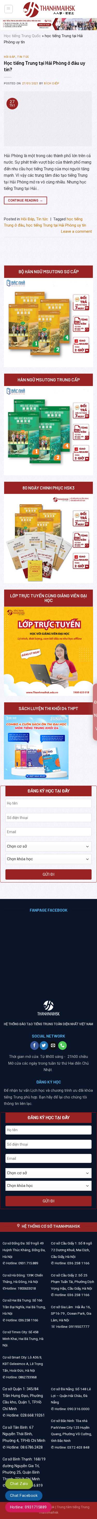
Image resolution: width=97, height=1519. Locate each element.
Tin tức (23, 56)
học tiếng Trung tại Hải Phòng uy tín (56, 225)
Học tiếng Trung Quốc (22, 36)
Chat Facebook (24, 1495)
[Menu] (8, 9)
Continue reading (25, 200)
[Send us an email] (53, 1045)
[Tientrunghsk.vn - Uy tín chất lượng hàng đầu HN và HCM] (49, 9)
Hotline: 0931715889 (28, 1507)
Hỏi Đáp (10, 56)
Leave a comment (76, 231)
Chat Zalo (19, 1483)
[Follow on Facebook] (34, 1045)
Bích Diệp (51, 83)
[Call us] (62, 1045)
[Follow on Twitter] (44, 1045)
